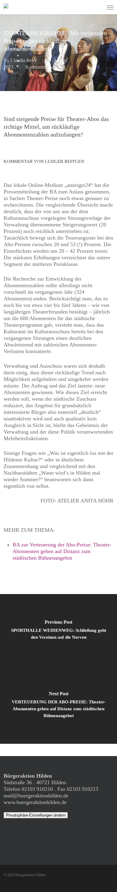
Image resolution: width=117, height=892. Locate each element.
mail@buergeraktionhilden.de (36, 796)
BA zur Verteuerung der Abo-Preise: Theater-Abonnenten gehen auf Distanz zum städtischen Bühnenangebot (62, 551)
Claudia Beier (23, 60)
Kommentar (37, 66)
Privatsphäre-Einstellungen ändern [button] (35, 815)
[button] (110, 7)
